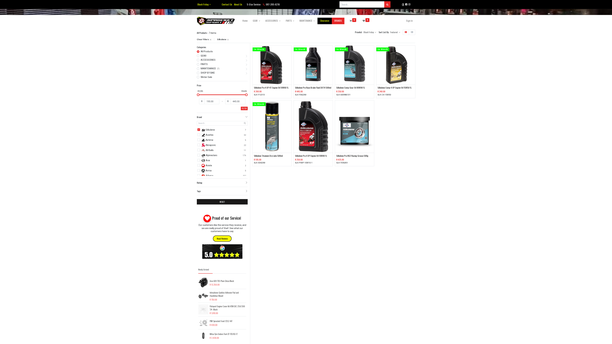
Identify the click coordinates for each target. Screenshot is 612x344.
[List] (412, 32)
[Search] (387, 4)
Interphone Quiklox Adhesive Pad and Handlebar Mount (224, 294)
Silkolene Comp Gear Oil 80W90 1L (350, 87)
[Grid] (406, 32)
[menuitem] (245, 21)
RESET (222, 201)
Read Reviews (222, 238)
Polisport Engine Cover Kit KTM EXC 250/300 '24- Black (227, 308)
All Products (207, 51)
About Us (237, 4)
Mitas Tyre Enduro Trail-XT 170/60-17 (223, 334)
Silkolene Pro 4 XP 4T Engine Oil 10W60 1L (271, 87)
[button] (395, 32)
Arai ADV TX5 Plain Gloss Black (222, 281)
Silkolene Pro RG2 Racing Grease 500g (352, 155)
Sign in (409, 20)
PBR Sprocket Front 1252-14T (221, 321)
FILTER (244, 108)
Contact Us (227, 4)
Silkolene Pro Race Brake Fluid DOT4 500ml (313, 87)
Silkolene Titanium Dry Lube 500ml (268, 155)
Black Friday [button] (369, 32)
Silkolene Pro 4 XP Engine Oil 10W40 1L (311, 155)
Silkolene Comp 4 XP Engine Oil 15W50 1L (395, 87)
